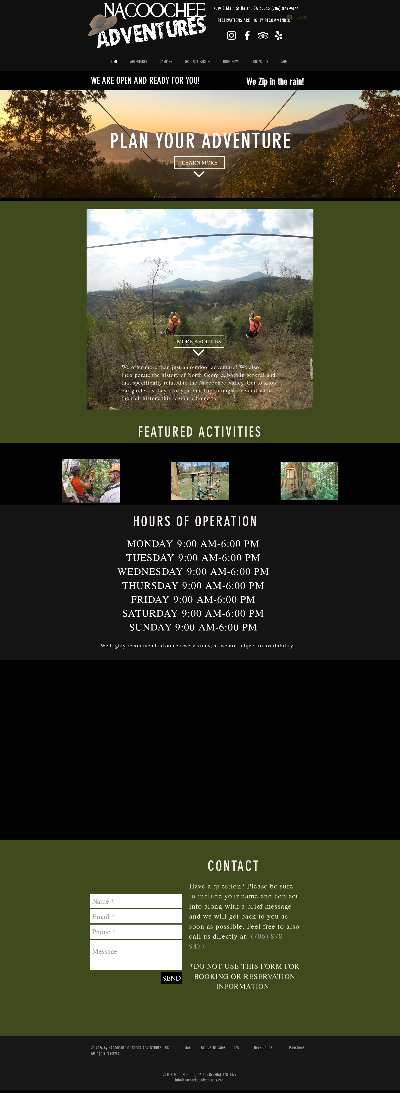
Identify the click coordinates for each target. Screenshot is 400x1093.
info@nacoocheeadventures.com (199, 1080)
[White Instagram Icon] (231, 35)
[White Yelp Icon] (279, 35)
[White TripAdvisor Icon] (263, 35)
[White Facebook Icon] (247, 35)
